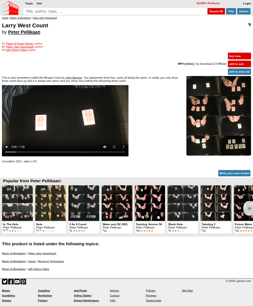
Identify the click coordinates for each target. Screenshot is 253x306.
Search (216, 11)
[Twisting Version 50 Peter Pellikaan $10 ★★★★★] (150, 203)
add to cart (236, 64)
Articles (114, 290)
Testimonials (153, 300)
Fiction (42, 300)
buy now (235, 56)
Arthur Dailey (83, 295)
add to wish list (239, 71)
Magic (6, 290)
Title (231, 11)
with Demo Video (38, 269)
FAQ (112, 300)
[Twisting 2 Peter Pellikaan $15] (216, 203)
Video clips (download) (42, 253)
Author (243, 11)
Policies (150, 290)
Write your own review (234, 173)
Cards (32, 261)
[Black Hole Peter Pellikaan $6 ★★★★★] (182, 203)
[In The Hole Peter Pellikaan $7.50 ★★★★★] (17, 203)
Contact (115, 295)
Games (6, 300)
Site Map (187, 290)
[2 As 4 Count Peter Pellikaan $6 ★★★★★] (83, 203)
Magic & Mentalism (14, 253)
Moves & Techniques (51, 261)
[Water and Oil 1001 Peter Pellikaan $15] (117, 203)
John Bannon (74, 77)
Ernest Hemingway (86, 300)
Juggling (44, 290)
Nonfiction (45, 295)
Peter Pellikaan (24, 32)
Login (247, 3)
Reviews (151, 295)
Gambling (8, 295)
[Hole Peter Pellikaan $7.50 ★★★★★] (50, 203)
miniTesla (80, 290)
